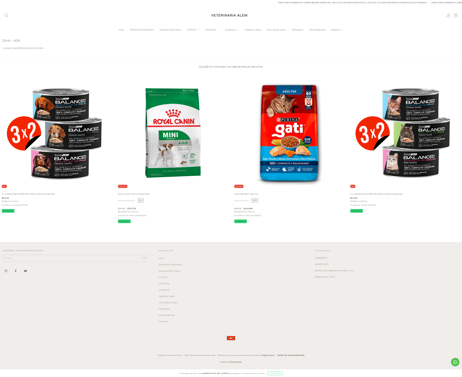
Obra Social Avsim (276, 29)
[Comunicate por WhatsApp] (455, 362)
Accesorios (230, 29)
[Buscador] (6, 15)
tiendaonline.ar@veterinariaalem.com (334, 270)
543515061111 (321, 258)
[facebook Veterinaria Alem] (15, 270)
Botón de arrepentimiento (291, 355)
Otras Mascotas (317, 29)
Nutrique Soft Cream (170, 29)
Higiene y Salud (253, 29)
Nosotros (336, 29)
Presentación (241, 200)
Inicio (121, 29)
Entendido (275, 373)
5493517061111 (322, 264)
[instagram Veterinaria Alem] (6, 270)
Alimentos (211, 29)
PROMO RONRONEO (142, 29)
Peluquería (297, 29)
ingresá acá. (268, 355)
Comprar (124, 221)
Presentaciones (126, 200)
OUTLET (192, 29)
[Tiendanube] (231, 362)
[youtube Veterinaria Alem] (25, 270)
